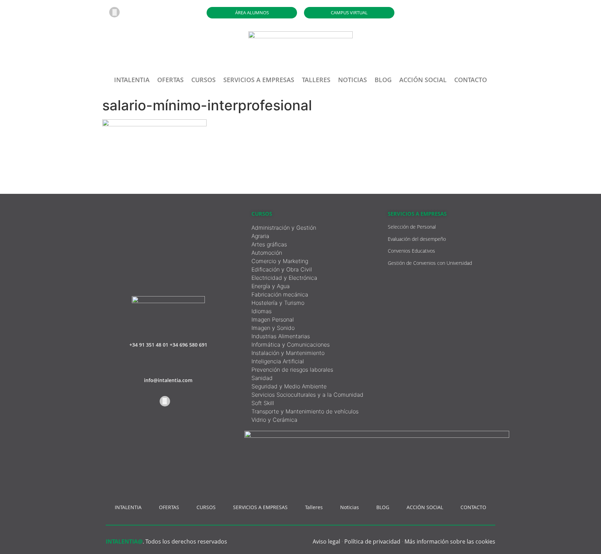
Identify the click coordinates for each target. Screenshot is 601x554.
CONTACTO (470, 80)
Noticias (352, 80)
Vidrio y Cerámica (274, 419)
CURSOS (203, 80)
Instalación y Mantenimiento (287, 352)
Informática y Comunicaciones (290, 344)
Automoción (266, 252)
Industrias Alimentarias (280, 336)
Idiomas (261, 311)
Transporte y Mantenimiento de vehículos (305, 411)
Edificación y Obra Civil (281, 269)
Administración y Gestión (283, 227)
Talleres (316, 80)
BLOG (383, 80)
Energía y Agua (270, 286)
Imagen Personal (272, 319)
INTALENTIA (132, 80)
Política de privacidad (372, 541)
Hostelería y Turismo (277, 302)
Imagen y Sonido (273, 327)
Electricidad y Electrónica (284, 277)
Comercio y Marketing (279, 261)
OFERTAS (170, 80)
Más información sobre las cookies (449, 541)
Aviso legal (326, 541)
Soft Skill (262, 402)
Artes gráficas (269, 244)
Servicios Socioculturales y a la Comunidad (307, 394)
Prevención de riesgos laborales (292, 369)
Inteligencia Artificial (277, 361)
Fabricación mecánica (279, 294)
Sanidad (262, 377)
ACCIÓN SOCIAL (423, 80)
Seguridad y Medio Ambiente (289, 386)
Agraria (260, 235)
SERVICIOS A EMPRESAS (258, 80)
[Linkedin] (114, 12)
